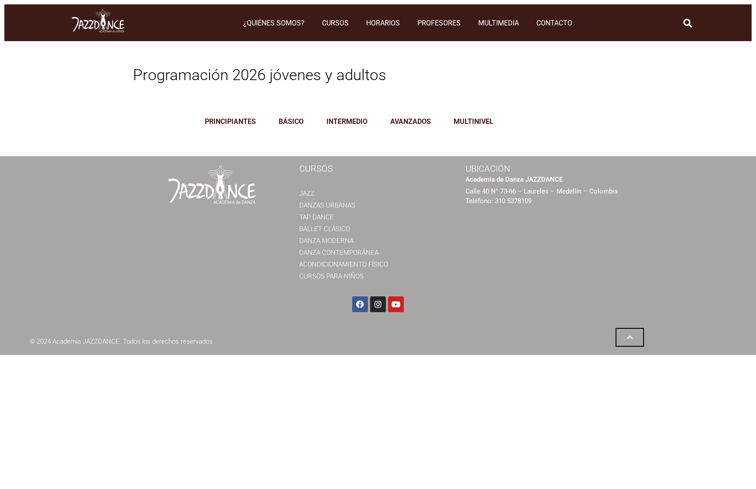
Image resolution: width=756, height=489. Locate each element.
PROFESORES (439, 23)
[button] (688, 23)
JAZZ (307, 193)
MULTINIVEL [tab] (474, 121)
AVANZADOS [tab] (410, 121)
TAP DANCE (316, 217)
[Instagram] (378, 304)
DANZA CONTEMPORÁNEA (338, 253)
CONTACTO (554, 23)
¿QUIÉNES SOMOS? (273, 23)
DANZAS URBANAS (327, 205)
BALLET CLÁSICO (324, 229)
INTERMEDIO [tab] (347, 121)
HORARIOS (383, 23)
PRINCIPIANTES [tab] (230, 121)
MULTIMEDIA (498, 23)
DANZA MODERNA (326, 241)
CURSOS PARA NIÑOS (331, 276)
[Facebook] (360, 304)
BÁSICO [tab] (291, 121)
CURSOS (335, 23)
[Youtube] (396, 304)
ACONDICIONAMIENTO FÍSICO (343, 264)
